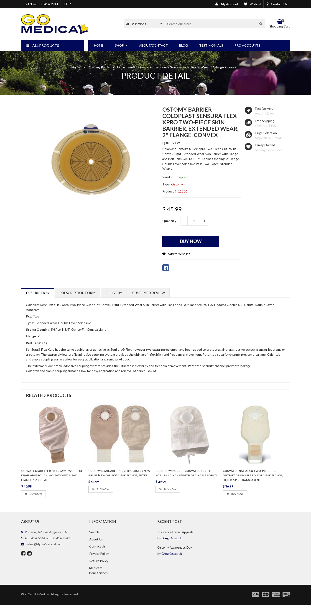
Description (37, 293)
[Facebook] (23, 553)
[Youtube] (29, 553)
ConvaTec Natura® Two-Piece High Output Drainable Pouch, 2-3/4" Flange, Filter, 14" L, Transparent (253, 475)
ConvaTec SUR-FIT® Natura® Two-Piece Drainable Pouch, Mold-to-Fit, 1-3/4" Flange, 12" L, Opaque (52, 475)
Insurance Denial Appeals (175, 532)
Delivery (114, 293)
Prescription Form (77, 293)
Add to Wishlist (179, 254)
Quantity (169, 221)
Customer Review (148, 293)
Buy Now (35, 493)
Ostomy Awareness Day (174, 547)
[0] (165, 267)
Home (76, 67)
